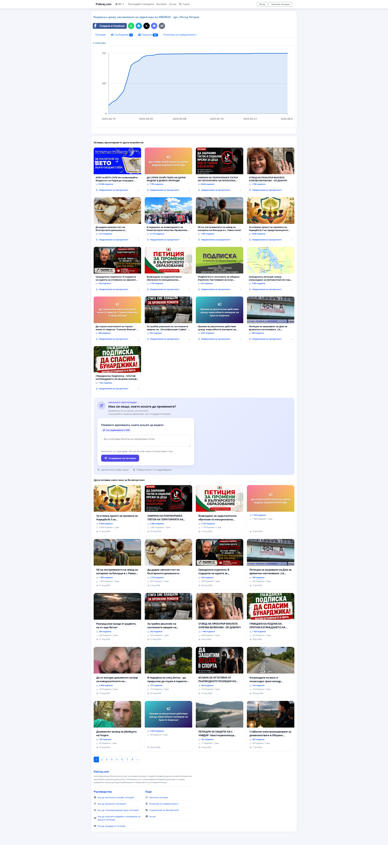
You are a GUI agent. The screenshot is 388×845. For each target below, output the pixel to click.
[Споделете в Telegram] (139, 26)
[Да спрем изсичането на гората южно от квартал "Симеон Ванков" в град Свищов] (117, 319)
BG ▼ (121, 4)
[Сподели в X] (146, 26)
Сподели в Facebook (112, 26)
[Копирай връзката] (162, 26)
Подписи (149, 34)
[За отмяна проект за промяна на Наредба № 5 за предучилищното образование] (270, 220)
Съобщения (123, 34)
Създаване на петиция (122, 458)
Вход (262, 4)
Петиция (100, 34)
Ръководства (103, 791)
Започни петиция (280, 4)
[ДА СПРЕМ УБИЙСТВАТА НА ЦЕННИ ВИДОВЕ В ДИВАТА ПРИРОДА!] (168, 171)
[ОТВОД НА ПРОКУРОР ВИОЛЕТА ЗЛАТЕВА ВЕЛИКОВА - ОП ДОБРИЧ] (270, 171)
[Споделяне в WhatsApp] (131, 26)
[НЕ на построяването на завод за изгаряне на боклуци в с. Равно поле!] (219, 220)
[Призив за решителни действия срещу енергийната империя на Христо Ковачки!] (219, 319)
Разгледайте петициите (141, 4)
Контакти (162, 4)
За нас (172, 4)
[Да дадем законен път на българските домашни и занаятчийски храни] (117, 220)
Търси (185, 4)
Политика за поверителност (180, 34)
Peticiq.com (103, 4)
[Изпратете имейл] (154, 26)
